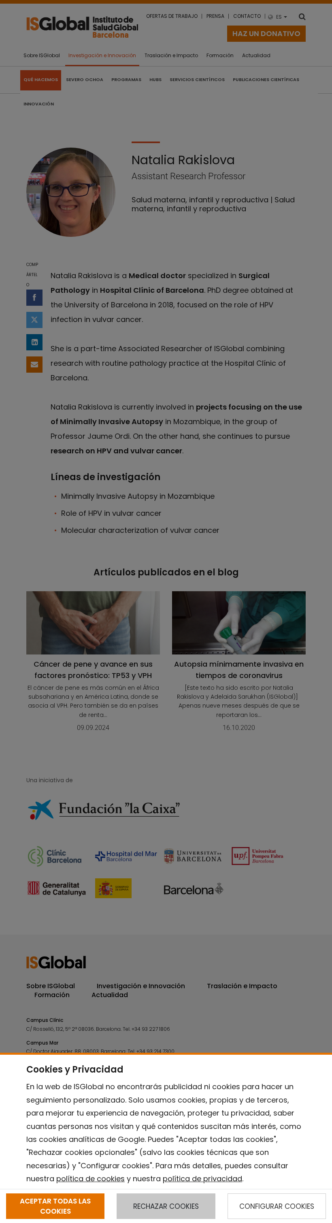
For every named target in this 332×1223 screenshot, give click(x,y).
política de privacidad (202, 1179)
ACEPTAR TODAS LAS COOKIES (55, 1206)
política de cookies (90, 1179)
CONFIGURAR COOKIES (276, 1206)
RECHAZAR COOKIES (166, 1206)
